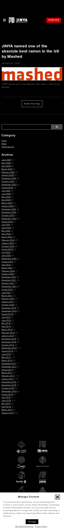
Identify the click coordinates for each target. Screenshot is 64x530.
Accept (32, 521)
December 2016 (9, 382)
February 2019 (8, 333)
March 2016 (7, 410)
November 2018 (9, 342)
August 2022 (7, 262)
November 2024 (9, 212)
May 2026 (6, 163)
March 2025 (7, 203)
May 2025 (6, 197)
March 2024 (7, 237)
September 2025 (9, 185)
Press (4, 141)
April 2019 (6, 327)
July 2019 (6, 317)
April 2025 (6, 200)
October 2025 (8, 182)
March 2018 (7, 361)
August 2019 (7, 314)
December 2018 (9, 339)
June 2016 (6, 401)
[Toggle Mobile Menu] (4, 20)
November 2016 (9, 385)
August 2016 (7, 395)
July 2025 (6, 191)
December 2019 (9, 308)
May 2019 (6, 323)
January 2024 (8, 243)
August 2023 (7, 249)
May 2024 (6, 231)
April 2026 (6, 166)
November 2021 (9, 280)
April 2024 (6, 234)
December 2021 (9, 277)
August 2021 (7, 290)
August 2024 (7, 222)
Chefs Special (8, 147)
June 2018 (6, 354)
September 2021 (9, 287)
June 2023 (6, 256)
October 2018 (8, 345)
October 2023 (8, 246)
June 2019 (6, 321)
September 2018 (9, 348)
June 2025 (6, 194)
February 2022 (8, 271)
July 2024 (6, 225)
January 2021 (8, 302)
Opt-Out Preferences (24, 527)
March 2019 (7, 330)
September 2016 (9, 391)
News (4, 144)
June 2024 (6, 228)
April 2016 (6, 407)
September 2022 (9, 259)
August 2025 (7, 188)
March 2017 (7, 373)
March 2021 (7, 296)
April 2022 (6, 265)
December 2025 (9, 178)
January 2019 (8, 336)
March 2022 (7, 268)
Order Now (54, 20)
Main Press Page (32, 104)
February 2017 (8, 376)
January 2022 (8, 274)
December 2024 (9, 209)
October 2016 (8, 388)
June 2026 (6, 160)
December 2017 (9, 364)
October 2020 (8, 305)
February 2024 (8, 240)
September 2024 (9, 219)
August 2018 (7, 351)
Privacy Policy (41, 527)
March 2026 (7, 169)
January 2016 (8, 413)
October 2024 (8, 216)
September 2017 (9, 367)
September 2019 (9, 311)
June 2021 (6, 293)
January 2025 (8, 206)
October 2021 (8, 283)
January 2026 (8, 175)
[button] (57, 497)
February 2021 (8, 299)
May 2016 (6, 404)
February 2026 (8, 172)
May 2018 (6, 357)
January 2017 (8, 379)
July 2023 (6, 253)
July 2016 (6, 398)
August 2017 (7, 370)
